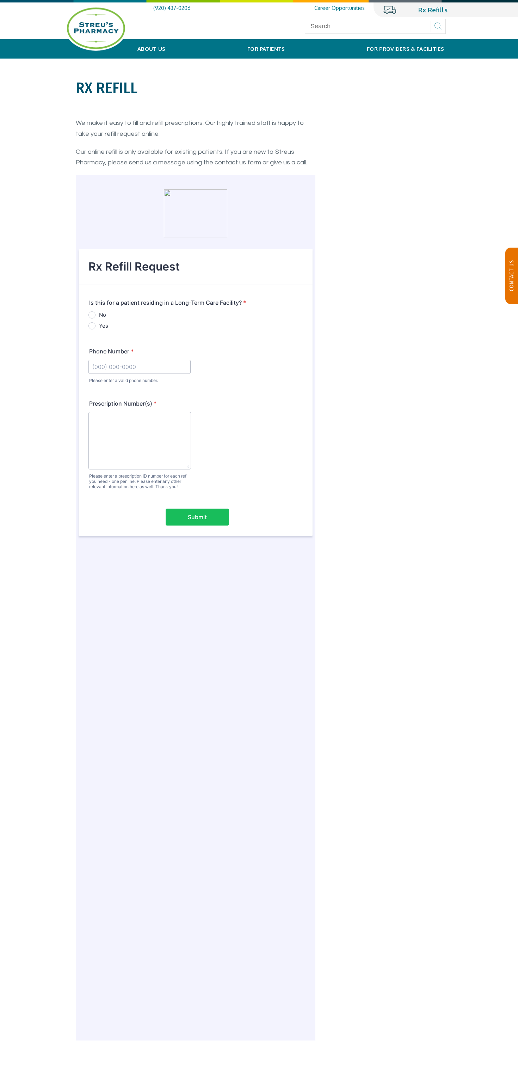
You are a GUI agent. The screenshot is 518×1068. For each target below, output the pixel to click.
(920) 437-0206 (172, 8)
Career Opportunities (339, 8)
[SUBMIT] (438, 26)
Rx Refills (433, 10)
